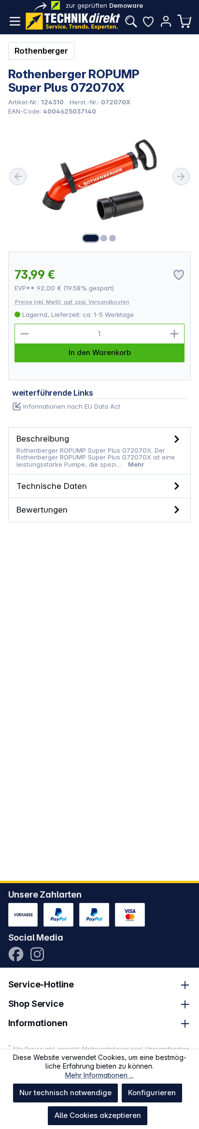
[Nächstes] (181, 176)
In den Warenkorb (100, 352)
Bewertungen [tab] (42, 509)
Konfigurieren (152, 1092)
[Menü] (15, 21)
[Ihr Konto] (165, 21)
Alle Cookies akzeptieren (98, 1115)
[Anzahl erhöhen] (174, 334)
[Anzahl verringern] (24, 334)
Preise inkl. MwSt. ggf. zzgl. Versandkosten (72, 302)
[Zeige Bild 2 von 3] (103, 238)
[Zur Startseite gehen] (73, 21)
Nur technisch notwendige (65, 1092)
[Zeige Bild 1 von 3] (91, 238)
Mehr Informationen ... (99, 1075)
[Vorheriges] (18, 176)
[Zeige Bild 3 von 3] (112, 238)
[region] (99, 183)
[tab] (100, 451)
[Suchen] (131, 21)
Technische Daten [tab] (51, 486)
